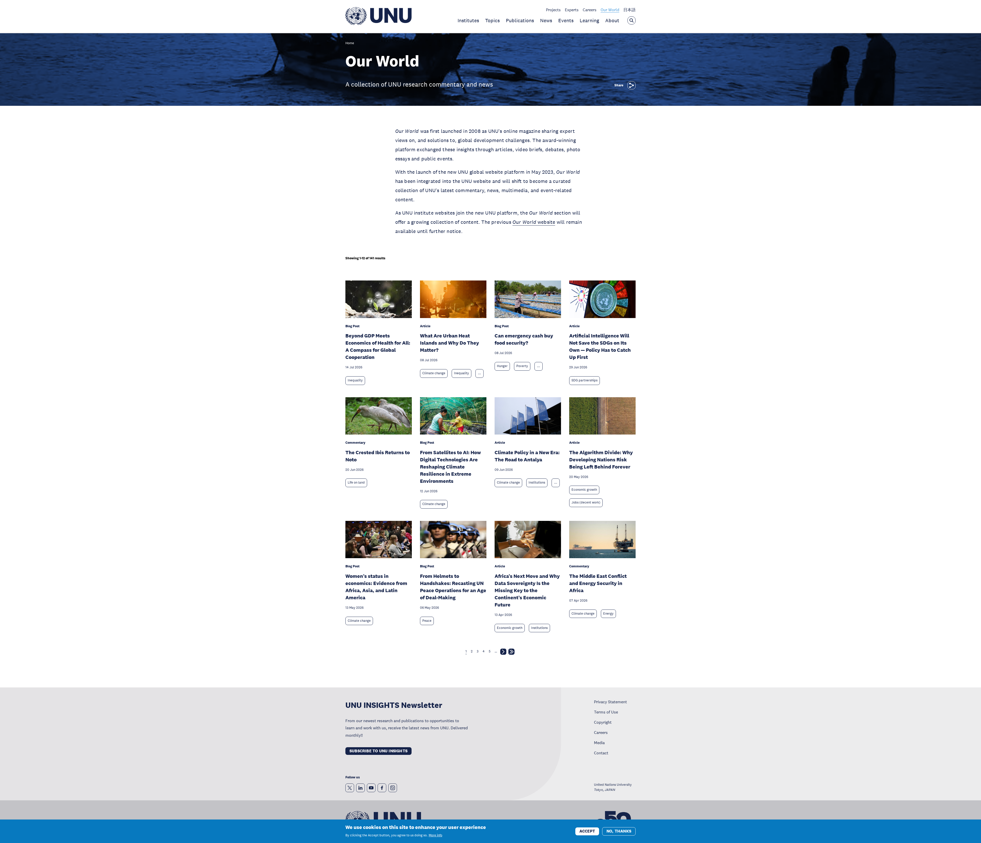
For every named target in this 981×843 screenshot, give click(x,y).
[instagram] (392, 787)
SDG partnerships (584, 380)
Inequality (355, 380)
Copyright (603, 722)
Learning (589, 20)
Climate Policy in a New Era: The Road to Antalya (527, 456)
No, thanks (618, 831)
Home (349, 43)
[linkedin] (360, 787)
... (479, 373)
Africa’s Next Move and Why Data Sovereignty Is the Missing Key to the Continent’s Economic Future (527, 590)
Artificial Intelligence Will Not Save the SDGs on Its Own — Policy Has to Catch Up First (600, 346)
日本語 (629, 9)
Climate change (433, 373)
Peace (426, 621)
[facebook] (382, 787)
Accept (587, 831)
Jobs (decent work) (585, 502)
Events (566, 20)
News (546, 20)
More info (435, 835)
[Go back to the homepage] (378, 23)
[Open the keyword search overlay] (631, 20)
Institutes (468, 20)
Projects (553, 9)
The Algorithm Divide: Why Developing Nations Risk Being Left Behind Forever (601, 459)
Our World (610, 9)
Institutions (537, 483)
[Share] (631, 85)
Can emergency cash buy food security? (524, 339)
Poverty (522, 366)
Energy (608, 614)
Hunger (502, 366)
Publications (520, 20)
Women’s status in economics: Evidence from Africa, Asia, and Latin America (376, 587)
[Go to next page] (503, 653)
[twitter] (349, 787)
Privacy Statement (610, 701)
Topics (492, 20)
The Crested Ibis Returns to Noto (377, 456)
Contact (601, 752)
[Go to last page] (511, 653)
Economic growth (584, 490)
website (533, 222)
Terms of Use (606, 712)
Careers (590, 9)
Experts (572, 9)
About (612, 20)
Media (599, 742)
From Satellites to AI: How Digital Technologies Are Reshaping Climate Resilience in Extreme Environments (450, 466)
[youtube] (371, 787)
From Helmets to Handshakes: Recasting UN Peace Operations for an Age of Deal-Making (453, 587)
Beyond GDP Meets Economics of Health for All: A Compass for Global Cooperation (377, 346)
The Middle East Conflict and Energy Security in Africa (598, 583)
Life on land (356, 483)
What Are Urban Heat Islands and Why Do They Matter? (449, 343)
